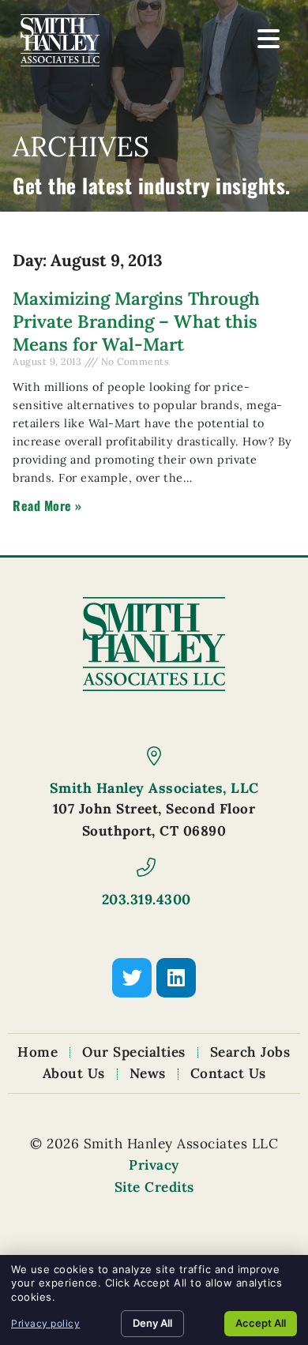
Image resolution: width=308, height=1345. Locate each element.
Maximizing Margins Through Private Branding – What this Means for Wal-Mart (136, 321)
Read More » (47, 505)
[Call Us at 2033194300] (146, 867)
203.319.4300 (146, 899)
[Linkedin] (176, 977)
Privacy (154, 1165)
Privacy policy (45, 1323)
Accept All (260, 1323)
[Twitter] (132, 977)
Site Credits (154, 1187)
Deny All (152, 1323)
